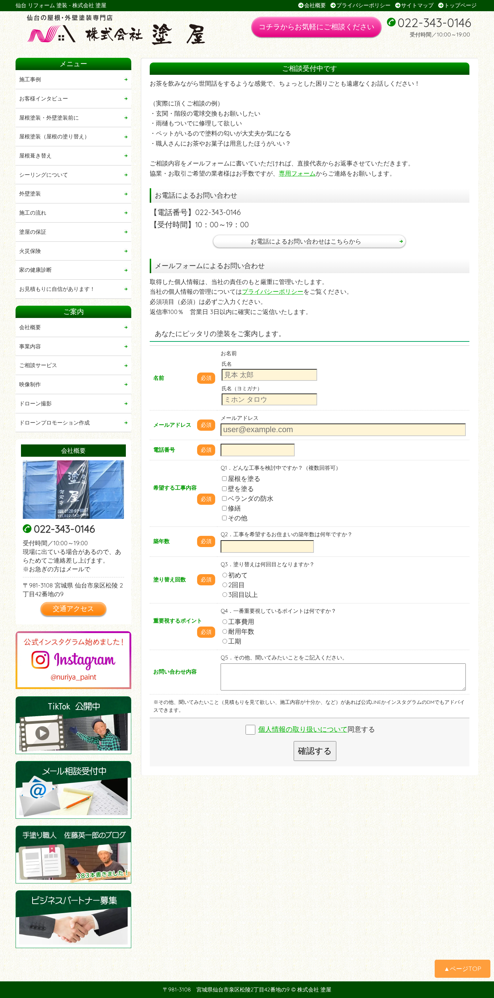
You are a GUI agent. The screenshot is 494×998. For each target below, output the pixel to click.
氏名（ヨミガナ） (242, 388)
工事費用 (241, 622)
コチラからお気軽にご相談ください (316, 26)
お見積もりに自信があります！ (57, 288)
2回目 (236, 585)
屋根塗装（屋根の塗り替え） (54, 136)
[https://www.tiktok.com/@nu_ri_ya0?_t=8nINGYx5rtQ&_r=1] (73, 725)
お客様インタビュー (43, 98)
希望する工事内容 (175, 487)
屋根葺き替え (35, 155)
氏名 (227, 364)
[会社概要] (73, 489)
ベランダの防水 (250, 498)
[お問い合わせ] (73, 790)
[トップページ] (125, 30)
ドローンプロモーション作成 (54, 422)
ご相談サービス (38, 365)
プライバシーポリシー (363, 5)
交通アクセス (73, 608)
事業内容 (30, 346)
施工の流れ (32, 212)
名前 (158, 377)
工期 (234, 641)
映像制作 (30, 384)
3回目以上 (243, 594)
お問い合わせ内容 (175, 671)
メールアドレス (172, 424)
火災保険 (30, 251)
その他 (237, 518)
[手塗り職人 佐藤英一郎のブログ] (73, 854)
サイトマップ (417, 5)
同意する (316, 729)
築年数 (161, 541)
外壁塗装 (30, 193)
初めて (238, 575)
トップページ (460, 5)
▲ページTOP (462, 968)
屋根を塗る (244, 478)
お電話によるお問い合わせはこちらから (306, 241)
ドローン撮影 (35, 403)
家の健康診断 (35, 269)
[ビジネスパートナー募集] (73, 919)
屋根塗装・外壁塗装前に (49, 117)
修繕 (234, 508)
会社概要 (315, 5)
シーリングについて (43, 174)
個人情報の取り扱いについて (303, 729)
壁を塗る (241, 489)
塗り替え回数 (169, 579)
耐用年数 (241, 631)
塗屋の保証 (32, 231)
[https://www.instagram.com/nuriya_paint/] (73, 660)
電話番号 (164, 449)
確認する (315, 751)
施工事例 (30, 79)
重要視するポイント (177, 620)
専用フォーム (297, 173)
